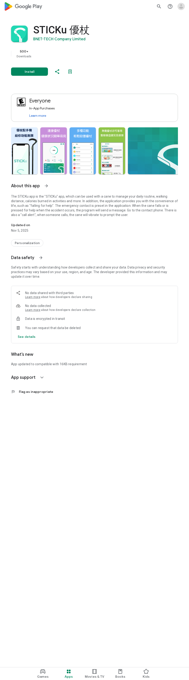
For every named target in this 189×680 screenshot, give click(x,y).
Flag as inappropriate (32, 392)
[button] (24, 150)
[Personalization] (27, 242)
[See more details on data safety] (27, 336)
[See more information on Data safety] (40, 257)
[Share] (57, 71)
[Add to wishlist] (70, 71)
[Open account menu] (181, 6)
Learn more (37, 116)
